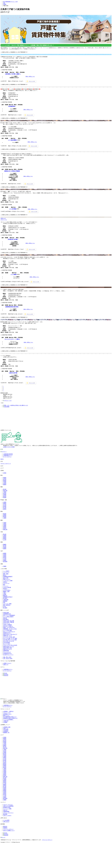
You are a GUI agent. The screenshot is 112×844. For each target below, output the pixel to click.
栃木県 (4, 496)
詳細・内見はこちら (30, 76)
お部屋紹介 (5, 731)
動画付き (5, 595)
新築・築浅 (5, 573)
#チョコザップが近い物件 (9, 637)
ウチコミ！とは (6, 712)
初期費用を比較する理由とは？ (10, 718)
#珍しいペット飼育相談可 (9, 615)
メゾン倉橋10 (14, 274)
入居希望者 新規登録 (8, 454)
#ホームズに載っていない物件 (10, 638)
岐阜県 (4, 516)
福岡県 (4, 553)
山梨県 (4, 502)
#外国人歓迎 (6, 612)
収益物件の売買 (6, 807)
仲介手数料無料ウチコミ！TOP (10, 1)
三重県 (4, 517)
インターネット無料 (7, 580)
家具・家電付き (6, 605)
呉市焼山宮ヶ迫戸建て (13, 239)
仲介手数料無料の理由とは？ (10, 716)
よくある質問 (6, 820)
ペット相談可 (6, 571)
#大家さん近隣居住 (7, 624)
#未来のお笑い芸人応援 (8, 620)
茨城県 (4, 494)
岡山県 (4, 534)
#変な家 (5, 618)
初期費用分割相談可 (7, 576)
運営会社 (5, 826)
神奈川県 (5, 490)
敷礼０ (4, 575)
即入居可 (5, 598)
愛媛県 (4, 544)
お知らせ (5, 810)
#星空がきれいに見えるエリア (10, 634)
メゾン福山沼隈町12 (12, 140)
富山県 (4, 507)
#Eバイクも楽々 (6, 643)
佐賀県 (4, 554)
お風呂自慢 (5, 599)
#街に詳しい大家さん (8, 626)
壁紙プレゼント (6, 579)
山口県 (4, 539)
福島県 (4, 484)
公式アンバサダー (7, 815)
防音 (4, 602)
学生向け (5, 588)
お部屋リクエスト (7, 663)
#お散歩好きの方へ (7, 653)
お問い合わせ (6, 821)
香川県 (4, 545)
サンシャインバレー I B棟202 (12, 339)
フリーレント (6, 572)
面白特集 (5, 814)
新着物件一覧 (6, 732)
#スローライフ (6, 623)
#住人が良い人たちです (8, 641)
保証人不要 (5, 577)
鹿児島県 (5, 561)
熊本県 (4, 557)
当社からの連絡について (9, 830)
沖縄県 (4, 566)
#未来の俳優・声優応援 (8, 622)
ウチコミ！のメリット (6, 463)
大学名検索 (5, 729)
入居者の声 (5, 720)
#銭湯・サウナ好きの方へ (9, 627)
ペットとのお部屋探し (8, 719)
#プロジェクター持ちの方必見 (10, 645)
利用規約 (5, 827)
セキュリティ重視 (7, 603)
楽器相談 (5, 601)
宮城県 (4, 481)
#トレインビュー (7, 652)
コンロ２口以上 (6, 590)
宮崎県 (4, 560)
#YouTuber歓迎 (6, 642)
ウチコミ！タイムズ (7, 804)
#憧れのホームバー (7, 649)
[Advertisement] (56, 418)
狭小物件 (5, 607)
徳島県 (4, 548)
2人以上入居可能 (7, 587)
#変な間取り (6, 619)
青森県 (4, 477)
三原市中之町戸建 (13, 372)
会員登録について (7, 714)
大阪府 (4, 522)
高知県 (4, 547)
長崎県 (4, 556)
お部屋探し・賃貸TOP (8, 711)
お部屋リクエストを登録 (9, 446)
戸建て (4, 592)
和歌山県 (5, 529)
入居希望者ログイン (7, 455)
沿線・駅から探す (7, 657)
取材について (6, 715)
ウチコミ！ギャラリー (8, 812)
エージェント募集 (7, 808)
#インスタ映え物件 (7, 630)
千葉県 (4, 492)
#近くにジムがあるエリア (9, 631)
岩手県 (4, 479)
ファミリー (5, 586)
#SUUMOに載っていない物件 (10, 639)
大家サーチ (5, 664)
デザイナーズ (6, 583)
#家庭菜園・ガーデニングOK (10, 628)
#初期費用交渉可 (7, 613)
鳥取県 (4, 538)
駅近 (4, 584)
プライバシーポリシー (8, 829)
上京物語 (5, 722)
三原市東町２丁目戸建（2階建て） (13, 73)
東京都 (4, 489)
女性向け (5, 582)
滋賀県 (4, 526)
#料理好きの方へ (7, 633)
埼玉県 (4, 493)
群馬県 (4, 497)
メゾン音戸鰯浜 (12, 208)
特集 (4, 3)
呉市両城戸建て (12, 106)
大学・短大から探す (7, 658)
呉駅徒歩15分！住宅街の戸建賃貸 (12, 171)
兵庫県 (4, 524)
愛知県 (4, 513)
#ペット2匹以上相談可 (8, 616)
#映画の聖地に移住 (7, 647)
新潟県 (4, 506)
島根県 (4, 537)
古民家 (4, 594)
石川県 (4, 504)
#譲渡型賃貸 (6, 650)
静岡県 (4, 515)
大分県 (4, 558)
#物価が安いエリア (7, 635)
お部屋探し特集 (6, 727)
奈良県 (4, 528)
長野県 (4, 503)
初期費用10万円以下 (7, 596)
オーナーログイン (7, 456)
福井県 (4, 509)
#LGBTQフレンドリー (8, 654)
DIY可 (4, 606)
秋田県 (4, 480)
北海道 (4, 472)
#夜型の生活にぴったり (8, 646)
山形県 (4, 483)
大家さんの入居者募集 (8, 806)
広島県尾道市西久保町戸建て (12, 306)
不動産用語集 (6, 811)
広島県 (4, 4)
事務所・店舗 (6, 591)
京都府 (4, 525)
